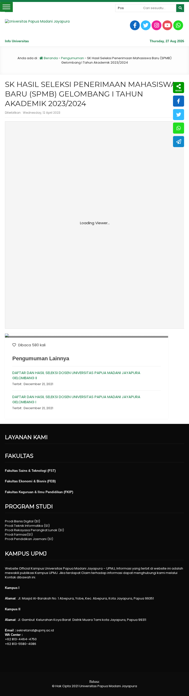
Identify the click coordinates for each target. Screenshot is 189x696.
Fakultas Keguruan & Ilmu (25, 492)
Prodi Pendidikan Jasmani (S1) (29, 539)
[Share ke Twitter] (178, 114)
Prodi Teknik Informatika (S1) (27, 525)
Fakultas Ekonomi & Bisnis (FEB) (30, 481)
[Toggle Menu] (6, 6)
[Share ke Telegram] (178, 141)
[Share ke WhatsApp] (178, 128)
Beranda (50, 58)
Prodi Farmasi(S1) (19, 534)
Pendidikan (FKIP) (59, 492)
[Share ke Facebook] (178, 101)
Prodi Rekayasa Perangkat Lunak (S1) (34, 530)
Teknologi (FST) (44, 471)
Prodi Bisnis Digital (19, 521)
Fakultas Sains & (18, 471)
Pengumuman (72, 58)
